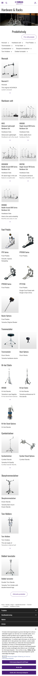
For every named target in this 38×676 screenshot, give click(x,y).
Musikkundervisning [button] (6, 615)
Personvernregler (12, 656)
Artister (3, 624)
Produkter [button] (4, 610)
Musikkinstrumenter (20, 604)
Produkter (5, 606)
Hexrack (4, 43)
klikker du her (31, 650)
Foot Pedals (30, 43)
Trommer (29, 604)
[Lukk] (36, 629)
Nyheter (3, 619)
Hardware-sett (16, 43)
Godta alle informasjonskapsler (19, 672)
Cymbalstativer (6, 48)
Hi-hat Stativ (19, 45)
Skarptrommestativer (23, 48)
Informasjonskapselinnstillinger (19, 662)
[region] (19, 651)
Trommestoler (5, 45)
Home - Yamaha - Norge (7, 604)
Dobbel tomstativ (20, 51)
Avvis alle (19, 667)
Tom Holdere (5, 51)
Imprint (4, 656)
